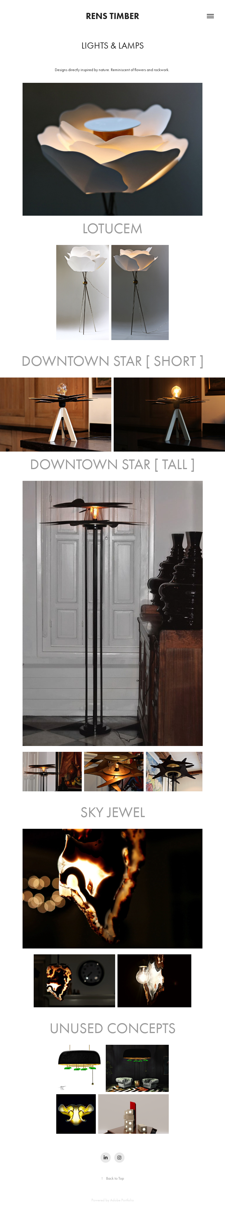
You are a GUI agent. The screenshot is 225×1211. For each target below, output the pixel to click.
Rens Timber (112, 16)
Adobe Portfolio (122, 1200)
